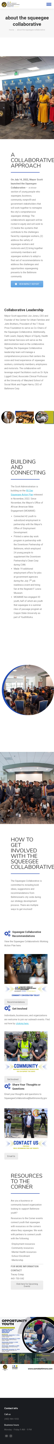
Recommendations (16, 1002)
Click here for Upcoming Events (27, 1285)
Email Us (11, 1156)
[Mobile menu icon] (49, 4)
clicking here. (22, 1023)
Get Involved (12, 1079)
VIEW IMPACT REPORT (28, 284)
